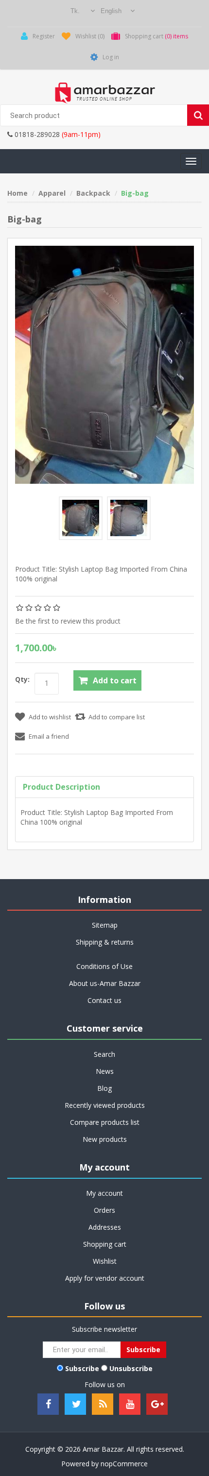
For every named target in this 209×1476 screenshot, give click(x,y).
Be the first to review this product (68, 621)
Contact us (104, 1000)
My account (104, 1193)
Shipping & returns (105, 942)
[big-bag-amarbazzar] (81, 518)
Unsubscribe (131, 1368)
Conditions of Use (104, 966)
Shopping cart (104, 1244)
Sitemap (105, 925)
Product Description (61, 786)
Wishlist (105, 1261)
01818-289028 (36, 134)
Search (104, 1054)
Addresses (104, 1227)
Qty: (22, 679)
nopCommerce (124, 1463)
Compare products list (104, 1122)
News (105, 1071)
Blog (104, 1088)
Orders (104, 1210)
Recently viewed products (105, 1105)
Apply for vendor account (104, 1278)
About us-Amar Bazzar (104, 983)
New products (105, 1139)
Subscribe (82, 1368)
